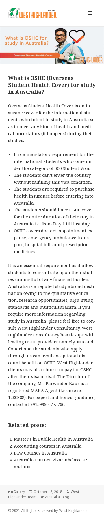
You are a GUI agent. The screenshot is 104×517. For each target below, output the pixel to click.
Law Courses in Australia (40, 453)
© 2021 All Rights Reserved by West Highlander (47, 510)
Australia (52, 496)
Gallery (19, 491)
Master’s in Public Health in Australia (53, 439)
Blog (65, 496)
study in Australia (27, 321)
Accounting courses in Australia (48, 446)
